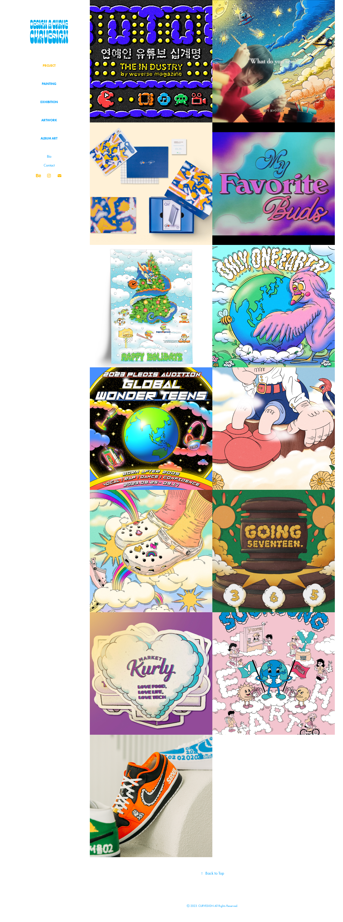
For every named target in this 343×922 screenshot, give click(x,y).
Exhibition (49, 102)
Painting (49, 84)
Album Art (49, 138)
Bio (49, 156)
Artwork (49, 120)
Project (49, 66)
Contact (49, 165)
